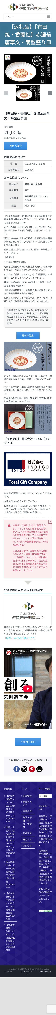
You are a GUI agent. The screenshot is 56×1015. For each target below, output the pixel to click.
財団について (27, 803)
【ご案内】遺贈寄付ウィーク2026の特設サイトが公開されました (11, 805)
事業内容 (27, 811)
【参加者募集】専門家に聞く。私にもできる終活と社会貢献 (10, 903)
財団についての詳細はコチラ (20, 638)
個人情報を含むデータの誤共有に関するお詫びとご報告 (10, 871)
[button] (6, 93)
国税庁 (48, 892)
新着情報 (27, 795)
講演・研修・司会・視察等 (27, 822)
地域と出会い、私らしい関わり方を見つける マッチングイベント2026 (10, 839)
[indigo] (28, 452)
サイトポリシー (26, 971)
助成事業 (27, 833)
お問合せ (27, 845)
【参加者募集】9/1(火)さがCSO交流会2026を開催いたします (10, 934)
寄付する (27, 839)
